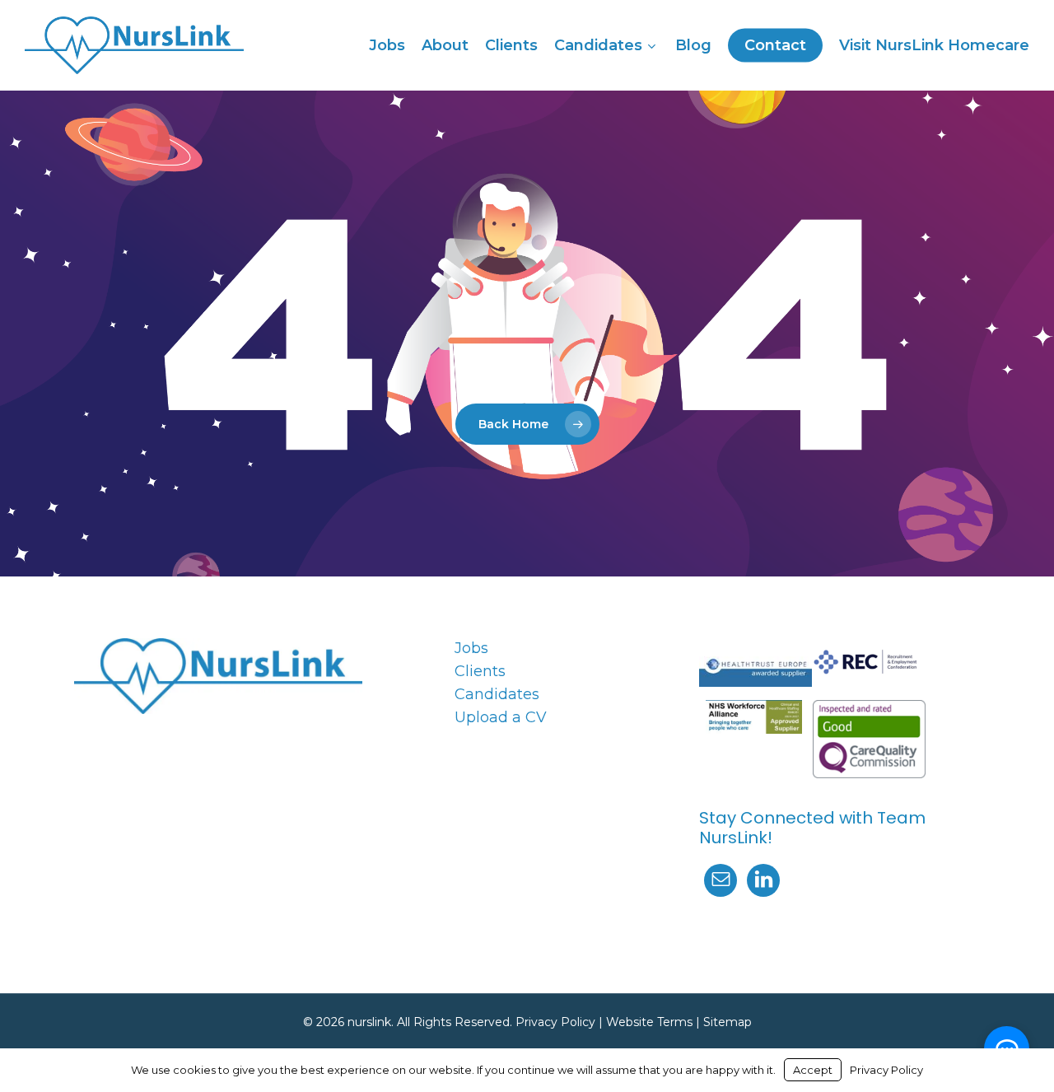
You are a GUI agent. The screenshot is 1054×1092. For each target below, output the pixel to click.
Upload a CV (501, 717)
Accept (812, 1069)
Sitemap (727, 1022)
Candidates (497, 694)
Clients (480, 671)
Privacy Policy (555, 1022)
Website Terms (649, 1022)
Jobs (471, 648)
